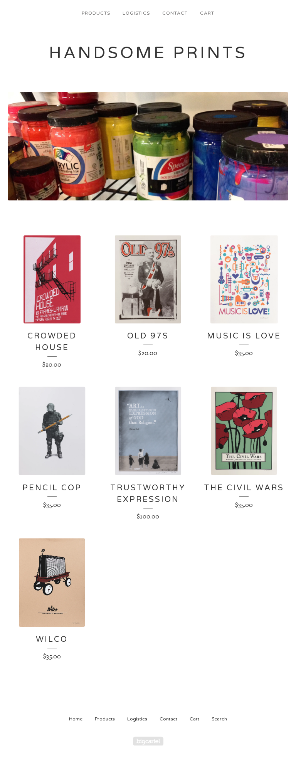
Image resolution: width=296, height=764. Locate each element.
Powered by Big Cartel (148, 741)
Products (96, 13)
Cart (207, 13)
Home (75, 719)
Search (219, 719)
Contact (175, 13)
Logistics (136, 13)
